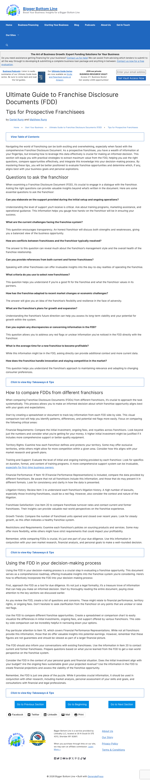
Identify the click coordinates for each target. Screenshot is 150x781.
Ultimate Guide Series (62, 71)
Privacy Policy (110, 743)
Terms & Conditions (113, 749)
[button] (7, 45)
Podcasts (90, 25)
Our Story (107, 737)
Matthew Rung (38, 119)
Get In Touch (123, 25)
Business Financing (28, 25)
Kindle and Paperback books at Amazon (60, 77)
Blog (76, 25)
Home (9, 25)
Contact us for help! (77, 57)
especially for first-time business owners (30, 467)
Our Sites (11, 35)
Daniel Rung (17, 119)
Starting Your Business (56, 25)
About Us (106, 25)
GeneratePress (95, 776)
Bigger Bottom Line (40, 8)
